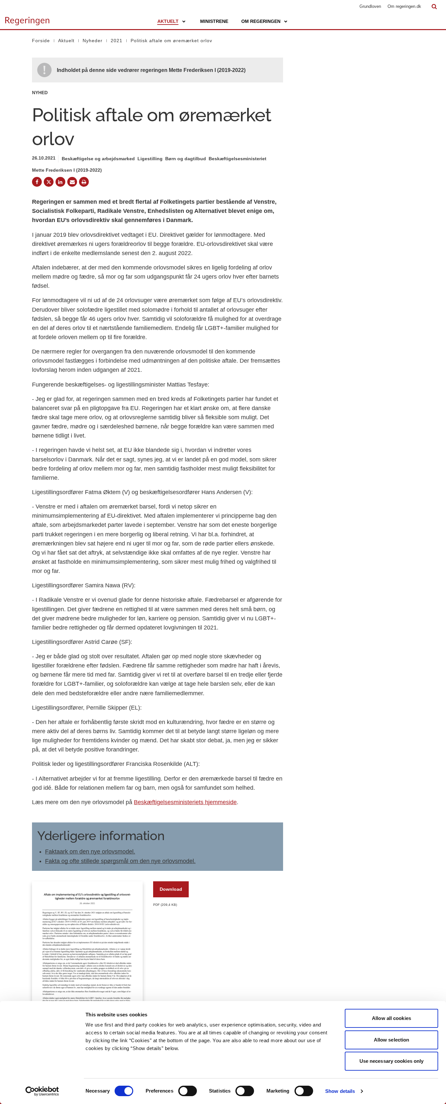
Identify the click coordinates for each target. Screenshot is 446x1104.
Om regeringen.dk (404, 6)
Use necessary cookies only (391, 1061)
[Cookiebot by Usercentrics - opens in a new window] (42, 1091)
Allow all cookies (391, 1018)
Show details (340, 1091)
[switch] (187, 1091)
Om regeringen (260, 21)
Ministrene (214, 21)
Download (171, 889)
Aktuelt (168, 21)
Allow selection (391, 1040)
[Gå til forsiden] (27, 18)
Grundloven (370, 6)
